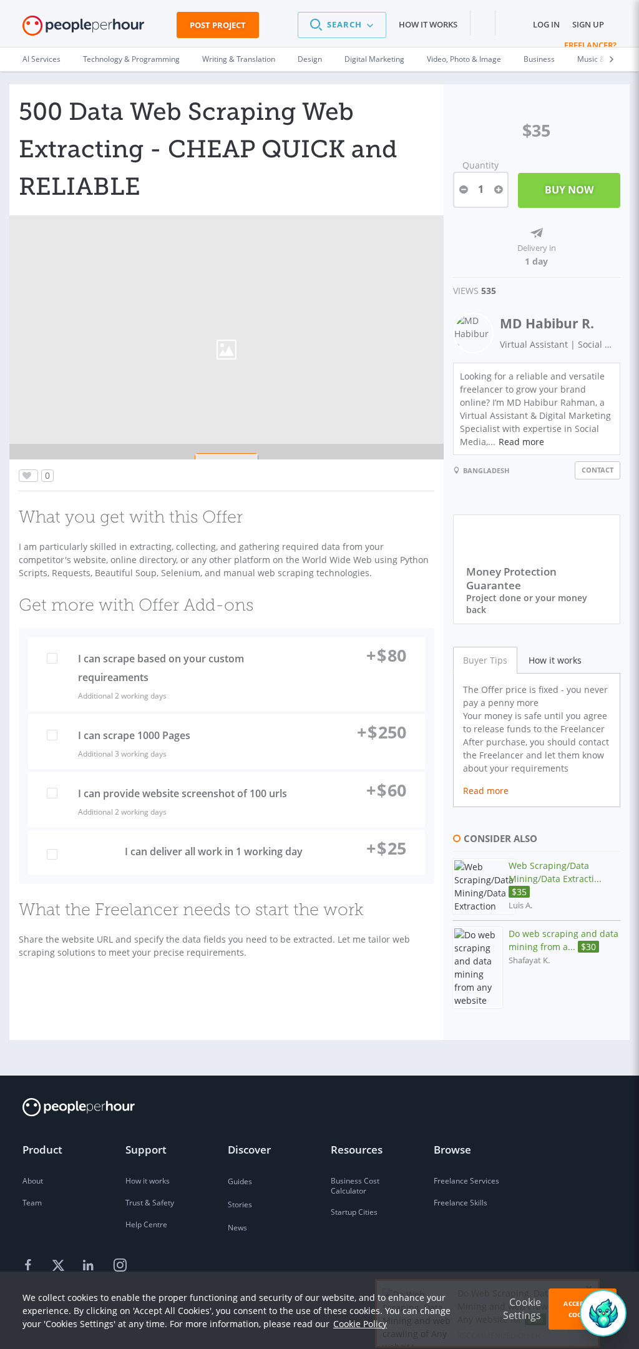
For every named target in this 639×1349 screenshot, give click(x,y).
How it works (428, 24)
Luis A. (520, 905)
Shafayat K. (529, 960)
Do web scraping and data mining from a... (563, 940)
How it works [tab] (555, 660)
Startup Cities (354, 1212)
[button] (342, 25)
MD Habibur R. (547, 323)
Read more (521, 442)
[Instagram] (120, 1266)
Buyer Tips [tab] (485, 660)
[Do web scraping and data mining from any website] (477, 967)
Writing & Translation (238, 59)
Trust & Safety (149, 1202)
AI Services (41, 59)
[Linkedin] (90, 1266)
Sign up (588, 24)
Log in (546, 24)
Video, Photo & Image (464, 59)
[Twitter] (60, 1266)
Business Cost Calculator (355, 1185)
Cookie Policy (360, 1324)
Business (539, 59)
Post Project (218, 25)
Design (310, 59)
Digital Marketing (374, 59)
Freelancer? (590, 45)
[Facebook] (30, 1266)
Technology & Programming (131, 59)
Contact (597, 469)
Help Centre (146, 1224)
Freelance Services (466, 1180)
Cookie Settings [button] (522, 1308)
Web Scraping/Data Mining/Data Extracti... (555, 879)
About (32, 1180)
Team (32, 1202)
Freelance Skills (460, 1202)
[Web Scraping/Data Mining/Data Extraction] (484, 886)
